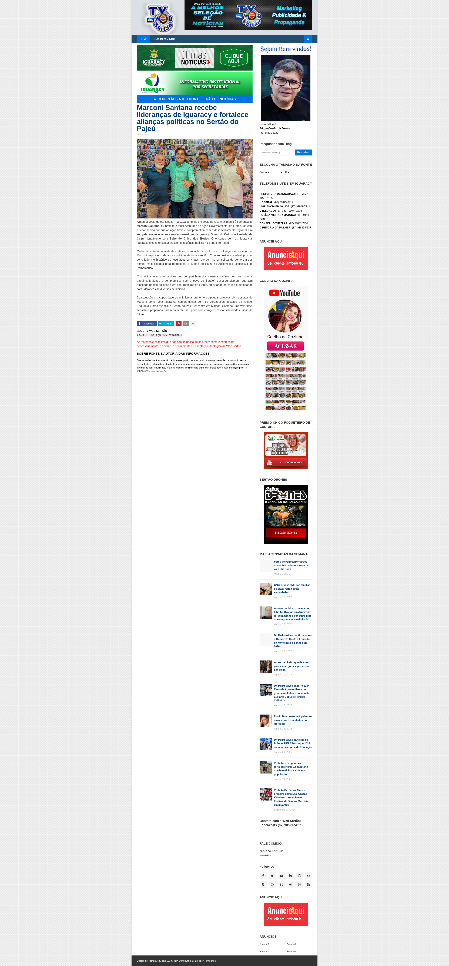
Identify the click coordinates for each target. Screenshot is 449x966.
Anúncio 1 (264, 944)
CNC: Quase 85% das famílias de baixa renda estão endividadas (292, 588)
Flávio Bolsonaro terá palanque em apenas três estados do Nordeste (293, 720)
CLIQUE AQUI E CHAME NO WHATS (271, 853)
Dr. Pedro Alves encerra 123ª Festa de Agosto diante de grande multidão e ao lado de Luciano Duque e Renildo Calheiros (291, 693)
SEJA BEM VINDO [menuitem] (164, 39)
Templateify (155, 960)
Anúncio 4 (291, 951)
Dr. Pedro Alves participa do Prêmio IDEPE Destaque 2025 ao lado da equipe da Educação (293, 743)
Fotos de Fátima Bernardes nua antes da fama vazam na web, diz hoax (291, 565)
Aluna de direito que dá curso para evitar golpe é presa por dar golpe (292, 666)
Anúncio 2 (291, 944)
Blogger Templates (205, 960)
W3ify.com (172, 960)
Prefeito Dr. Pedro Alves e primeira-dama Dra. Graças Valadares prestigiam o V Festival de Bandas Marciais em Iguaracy (291, 797)
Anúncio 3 (264, 951)
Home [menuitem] (143, 39)
